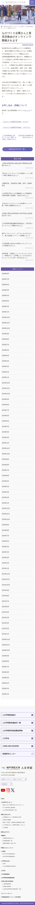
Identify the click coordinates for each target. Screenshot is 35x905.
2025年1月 (5, 377)
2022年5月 (5, 546)
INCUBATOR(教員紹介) (9, 856)
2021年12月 (6, 574)
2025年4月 (5, 361)
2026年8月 (5, 273)
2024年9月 (5, 399)
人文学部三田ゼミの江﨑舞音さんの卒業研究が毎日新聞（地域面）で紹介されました (17, 196)
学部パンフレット (7, 779)
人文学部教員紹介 (9, 715)
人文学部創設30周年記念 (9, 866)
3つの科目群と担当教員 (9, 807)
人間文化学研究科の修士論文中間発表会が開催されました (17, 166)
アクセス (19, 779)
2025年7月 (5, 344)
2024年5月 (5, 421)
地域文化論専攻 (7, 886)
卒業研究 (3, 835)
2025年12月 (6, 317)
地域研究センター (9, 754)
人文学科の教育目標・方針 (10, 810)
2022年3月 (5, 557)
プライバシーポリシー (6, 893)
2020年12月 (6, 639)
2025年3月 (5, 366)
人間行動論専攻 (7, 884)
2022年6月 (5, 541)
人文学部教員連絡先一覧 (11, 723)
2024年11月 (6, 388)
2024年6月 (5, 415)
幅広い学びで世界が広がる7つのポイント (13, 805)
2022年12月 (6, 508)
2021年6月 (5, 606)
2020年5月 (5, 677)
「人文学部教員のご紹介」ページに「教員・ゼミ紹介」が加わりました (9, 137)
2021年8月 (5, 595)
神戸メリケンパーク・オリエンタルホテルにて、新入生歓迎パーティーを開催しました (17, 236)
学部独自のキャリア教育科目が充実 (12, 817)
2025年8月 (5, 339)
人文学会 (5, 738)
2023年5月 (5, 481)
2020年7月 (5, 667)
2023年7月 (5, 470)
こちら (28, 110)
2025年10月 (6, 328)
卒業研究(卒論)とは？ (8, 838)
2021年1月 (5, 634)
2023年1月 (5, 503)
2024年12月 (6, 383)
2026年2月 (5, 306)
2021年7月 (5, 601)
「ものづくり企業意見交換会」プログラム (16, 127)
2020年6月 (5, 672)
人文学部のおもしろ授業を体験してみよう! (14, 825)
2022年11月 (6, 514)
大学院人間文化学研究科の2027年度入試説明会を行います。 (17, 216)
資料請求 (4, 784)
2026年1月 (5, 312)
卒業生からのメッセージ (7, 847)
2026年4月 (5, 295)
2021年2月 (5, 628)
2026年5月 (5, 290)
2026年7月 (5, 279)
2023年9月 (5, 459)
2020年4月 (5, 683)
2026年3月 (5, 301)
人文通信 (3, 851)
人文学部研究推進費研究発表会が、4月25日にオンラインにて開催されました (17, 226)
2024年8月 (5, 404)
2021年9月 (5, 590)
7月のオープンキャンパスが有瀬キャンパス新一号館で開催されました (17, 176)
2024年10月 (6, 394)
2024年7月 (5, 410)
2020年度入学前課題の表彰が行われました (25, 136)
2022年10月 (6, 519)
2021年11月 (6, 579)
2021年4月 (5, 617)
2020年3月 (5, 688)
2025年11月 (6, 323)
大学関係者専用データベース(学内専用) (11, 897)
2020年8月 (5, 661)
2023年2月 (5, 497)
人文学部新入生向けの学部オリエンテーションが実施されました (17, 246)
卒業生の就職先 (7, 819)
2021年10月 (6, 585)
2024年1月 (5, 443)
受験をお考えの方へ (6, 814)
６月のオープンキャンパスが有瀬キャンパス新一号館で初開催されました (17, 206)
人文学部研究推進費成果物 (12, 731)
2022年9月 (5, 525)
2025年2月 (5, 372)
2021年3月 (5, 623)
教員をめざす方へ (5, 832)
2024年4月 (5, 426)
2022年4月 (5, 552)
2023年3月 (5, 492)
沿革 (4, 863)
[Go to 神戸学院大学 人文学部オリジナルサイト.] (1, 26)
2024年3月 (5, 432)
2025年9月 (5, 334)
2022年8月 (5, 530)
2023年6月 (5, 475)
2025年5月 (5, 355)
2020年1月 (5, 694)
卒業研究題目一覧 (7, 840)
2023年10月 (6, 454)
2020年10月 (6, 650)
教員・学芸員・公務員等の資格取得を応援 (14, 822)
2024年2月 (5, 437)
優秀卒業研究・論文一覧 (9, 843)
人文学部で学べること (6, 802)
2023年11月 (6, 448)
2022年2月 (5, 563)
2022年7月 (5, 535)
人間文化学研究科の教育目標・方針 (12, 889)
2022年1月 (5, 568)
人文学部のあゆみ (5, 861)
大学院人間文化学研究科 (11, 746)
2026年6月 (5, 284)
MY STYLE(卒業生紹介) (9, 854)
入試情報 (5, 827)
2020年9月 (5, 656)
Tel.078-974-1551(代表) (8, 775)
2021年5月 (5, 612)
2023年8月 (5, 465)
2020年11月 (6, 645)
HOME (2, 798)
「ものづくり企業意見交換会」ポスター (15, 122)
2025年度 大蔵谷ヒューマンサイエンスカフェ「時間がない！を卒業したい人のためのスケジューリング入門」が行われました (17, 257)
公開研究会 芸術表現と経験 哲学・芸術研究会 (17, 186)
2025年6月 (5, 350)
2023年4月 (5, 486)
